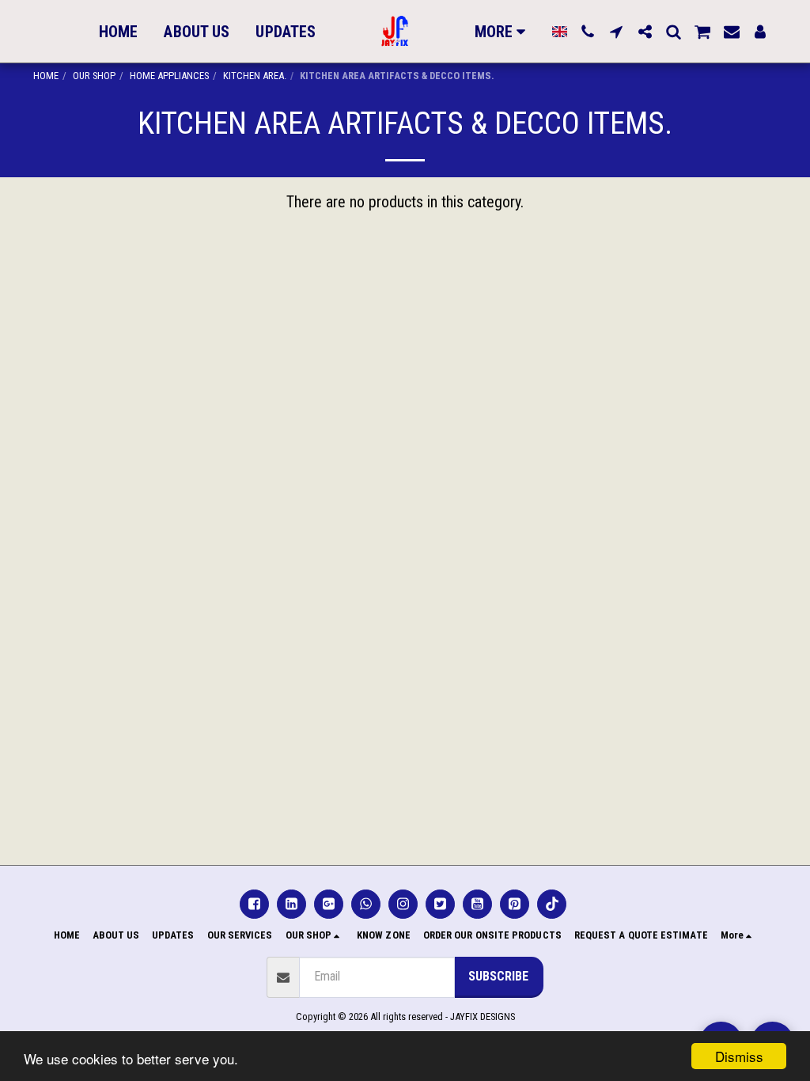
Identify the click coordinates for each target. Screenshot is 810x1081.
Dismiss (739, 1056)
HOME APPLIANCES (169, 76)
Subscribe (498, 976)
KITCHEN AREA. (254, 76)
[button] (587, 32)
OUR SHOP (94, 76)
